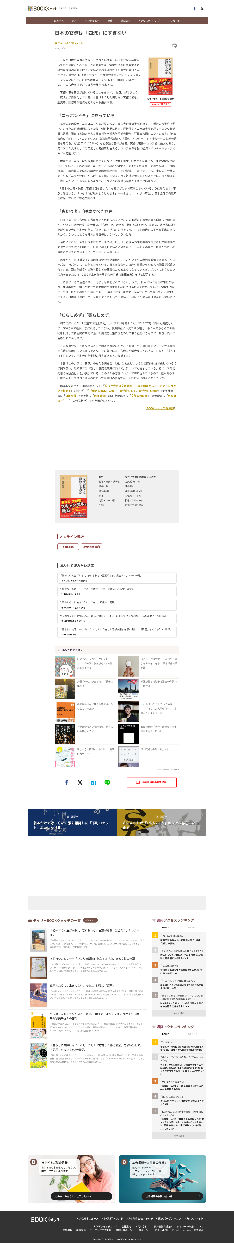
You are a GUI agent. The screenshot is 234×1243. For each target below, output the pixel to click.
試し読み (125, 20)
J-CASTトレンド (113, 1218)
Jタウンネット (194, 1218)
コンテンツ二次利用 (101, 1230)
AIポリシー (144, 1230)
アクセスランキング (149, 20)
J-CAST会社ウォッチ (140, 1218)
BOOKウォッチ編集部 (160, 408)
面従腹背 (99, 396)
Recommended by (164, 769)
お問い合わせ (142, 1226)
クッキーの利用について (190, 1226)
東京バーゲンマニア (169, 1218)
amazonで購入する (161, 104)
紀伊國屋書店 (91, 547)
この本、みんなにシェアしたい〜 (73, 1196)
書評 (74, 20)
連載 (110, 20)
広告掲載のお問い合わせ (159, 1196)
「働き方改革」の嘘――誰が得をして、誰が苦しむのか (123, 391)
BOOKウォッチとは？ (105, 1226)
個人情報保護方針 (163, 1226)
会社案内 (126, 1226)
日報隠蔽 (70, 396)
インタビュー (92, 20)
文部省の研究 (139, 396)
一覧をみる (90, 920)
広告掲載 (67, 1230)
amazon (68, 547)
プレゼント (174, 20)
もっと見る (179, 1013)
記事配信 (81, 1230)
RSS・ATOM (161, 1230)
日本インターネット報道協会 (187, 1230)
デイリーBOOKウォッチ (70, 43)
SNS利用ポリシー (125, 1230)
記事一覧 (59, 20)
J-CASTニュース (88, 1218)
